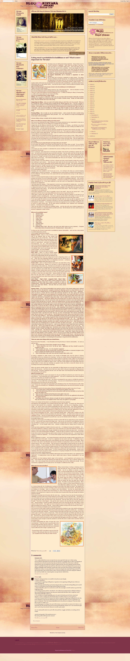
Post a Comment (36, 621)
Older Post (81, 627)
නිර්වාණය (48, 644)
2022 (91, 88)
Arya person (25, 642)
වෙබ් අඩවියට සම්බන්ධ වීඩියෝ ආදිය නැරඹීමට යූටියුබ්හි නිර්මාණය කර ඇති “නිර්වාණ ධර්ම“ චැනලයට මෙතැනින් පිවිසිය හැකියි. (108, 168)
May (92, 131)
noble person (88, 642)
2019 (91, 94)
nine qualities (80, 642)
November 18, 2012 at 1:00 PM (41, 574)
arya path (21, 642)
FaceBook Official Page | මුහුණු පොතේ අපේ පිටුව (21, 120)
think (25, 644)
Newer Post (34, 627)
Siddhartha (20, 644)
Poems (93, 642)
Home (57, 627)
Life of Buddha (69, 642)
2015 (91, 103)
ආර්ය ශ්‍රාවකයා (43, 644)
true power (27, 644)
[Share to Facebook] (58, 551)
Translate (100, 24)
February (94, 133)
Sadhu (102, 642)
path (91, 642)
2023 (91, 86)
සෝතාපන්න (59, 644)
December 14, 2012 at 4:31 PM (41, 618)
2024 (91, 84)
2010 (91, 113)
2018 (91, 96)
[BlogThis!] (55, 551)
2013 (91, 107)
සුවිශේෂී (55, 644)
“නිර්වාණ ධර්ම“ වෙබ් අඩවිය (43, 41)
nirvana (84, 642)
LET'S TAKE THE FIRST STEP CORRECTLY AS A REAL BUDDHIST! (102, 187)
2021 (91, 90)
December (94, 115)
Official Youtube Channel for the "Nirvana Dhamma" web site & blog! (108, 175)
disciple (46, 642)
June (92, 119)
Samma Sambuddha (111, 642)
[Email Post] (50, 550)
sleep (22, 644)
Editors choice (53, 643)
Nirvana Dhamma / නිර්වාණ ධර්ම (21, 100)
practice (99, 642)
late (65, 642)
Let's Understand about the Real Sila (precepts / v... (99, 121)
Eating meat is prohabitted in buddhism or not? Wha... (99, 128)
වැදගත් (51, 644)
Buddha (36, 642)
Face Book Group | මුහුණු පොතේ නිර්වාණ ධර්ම (21, 125)
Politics (96, 642)
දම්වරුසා (18, 113)
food (62, 642)
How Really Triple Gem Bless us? (103, 203)
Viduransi (37, 577)
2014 (91, 105)
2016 (91, 101)
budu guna (40, 642)
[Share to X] (56, 551)
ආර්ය (39, 644)
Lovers (73, 642)
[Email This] (53, 551)
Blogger (73, 650)
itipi (64, 642)
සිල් (53, 644)
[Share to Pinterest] (59, 551)
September (94, 117)
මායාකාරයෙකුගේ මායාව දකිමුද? (102, 196)
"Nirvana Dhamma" (48, 48)
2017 (91, 98)
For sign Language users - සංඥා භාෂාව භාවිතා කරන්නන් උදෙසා (21, 105)
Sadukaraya (106, 642)
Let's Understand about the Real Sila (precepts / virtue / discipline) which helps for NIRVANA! (104, 214)
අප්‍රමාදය (36, 644)
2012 (91, 109)
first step (60, 642)
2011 (91, 111)
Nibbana (76, 642)
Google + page (20, 128)
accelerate (17, 642)
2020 (91, 92)
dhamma (43, 642)
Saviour (16, 644)
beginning (33, 642)
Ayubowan (29, 642)
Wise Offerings (32, 644)
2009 (91, 136)
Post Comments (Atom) (60, 632)
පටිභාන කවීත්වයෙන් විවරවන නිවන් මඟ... (21, 116)
